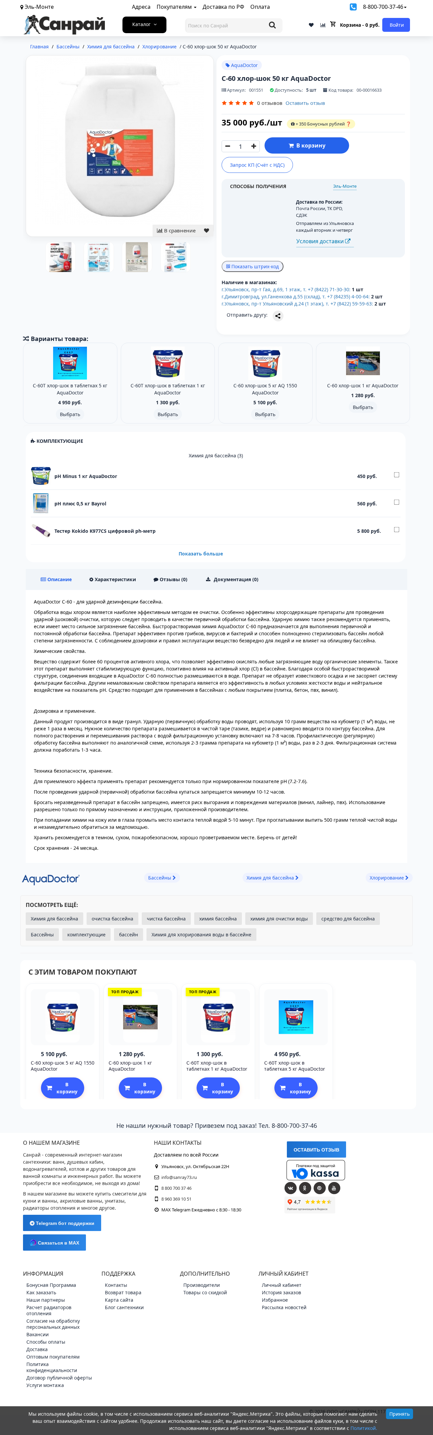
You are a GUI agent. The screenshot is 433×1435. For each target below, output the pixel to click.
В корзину (309, 145)
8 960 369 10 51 (176, 1199)
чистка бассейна (166, 918)
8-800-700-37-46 (383, 6)
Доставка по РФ (223, 6)
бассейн (128, 934)
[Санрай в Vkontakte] (290, 1188)
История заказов (281, 1292)
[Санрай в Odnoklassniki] (305, 1188)
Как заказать (41, 1292)
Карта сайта (119, 1300)
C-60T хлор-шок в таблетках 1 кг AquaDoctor (216, 1066)
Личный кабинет (281, 1285)
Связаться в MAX (58, 1243)
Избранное (275, 1300)
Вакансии (37, 1334)
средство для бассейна (348, 918)
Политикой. (363, 1428)
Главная (39, 46)
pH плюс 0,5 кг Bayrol (80, 503)
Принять (399, 1414)
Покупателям (175, 6)
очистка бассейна (112, 918)
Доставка (37, 1349)
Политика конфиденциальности (51, 1367)
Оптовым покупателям (52, 1356)
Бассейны (42, 934)
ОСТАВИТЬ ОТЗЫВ (316, 1150)
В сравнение (179, 230)
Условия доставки (320, 241)
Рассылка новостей (284, 1307)
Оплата (260, 6)
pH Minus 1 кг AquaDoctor (85, 476)
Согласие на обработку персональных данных (53, 1324)
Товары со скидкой (205, 1292)
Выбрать (70, 414)
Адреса (141, 6)
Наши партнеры (45, 1300)
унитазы (114, 1201)
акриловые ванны (81, 1201)
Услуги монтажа (45, 1385)
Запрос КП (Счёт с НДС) (257, 165)
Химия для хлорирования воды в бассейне (201, 934)
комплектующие (86, 934)
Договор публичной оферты (59, 1377)
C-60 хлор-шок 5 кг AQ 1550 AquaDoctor (62, 1066)
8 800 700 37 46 (176, 1188)
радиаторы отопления (49, 1208)
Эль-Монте (345, 186)
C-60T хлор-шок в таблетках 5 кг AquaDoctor (294, 1066)
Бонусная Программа (51, 1285)
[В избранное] (206, 230)
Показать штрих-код (254, 266)
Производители (201, 1285)
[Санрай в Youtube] (334, 1188)
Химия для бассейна (54, 918)
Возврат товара (123, 1292)
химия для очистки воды (279, 918)
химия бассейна (218, 918)
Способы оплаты (45, 1342)
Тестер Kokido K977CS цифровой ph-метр (105, 531)
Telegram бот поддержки (64, 1223)
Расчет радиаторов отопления (48, 1310)
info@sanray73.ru (179, 1177)
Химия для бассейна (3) (216, 455)
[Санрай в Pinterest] (320, 1188)
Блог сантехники (124, 1307)
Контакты (116, 1285)
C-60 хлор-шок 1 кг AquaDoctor (130, 1066)
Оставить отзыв (305, 102)
